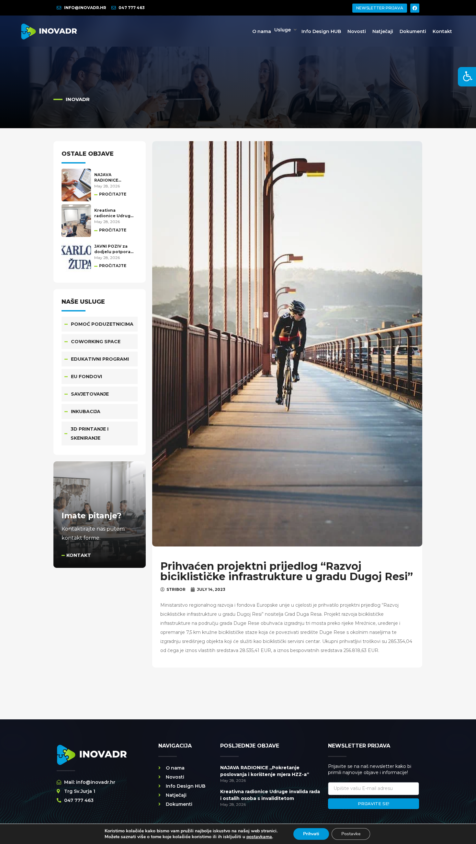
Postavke (350, 834)
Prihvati (311, 834)
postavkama (259, 837)
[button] (286, 29)
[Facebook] (414, 8)
